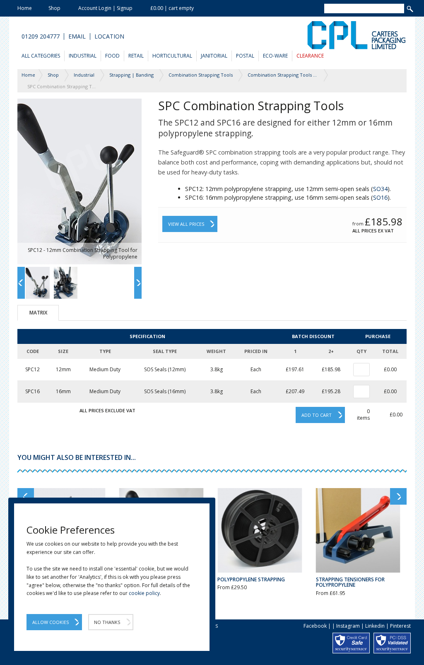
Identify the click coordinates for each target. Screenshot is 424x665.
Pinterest (400, 625)
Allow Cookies (50, 622)
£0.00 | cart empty (172, 8)
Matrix (38, 312)
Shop (54, 8)
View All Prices (186, 224)
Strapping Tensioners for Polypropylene (350, 582)
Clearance (310, 55)
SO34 (380, 189)
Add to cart (316, 415)
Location (109, 36)
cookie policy (144, 593)
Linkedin (375, 625)
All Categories (41, 55)
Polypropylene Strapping (251, 579)
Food (112, 55)
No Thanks (107, 622)
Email (77, 36)
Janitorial (214, 55)
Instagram (348, 625)
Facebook (315, 625)
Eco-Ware (275, 55)
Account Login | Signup (105, 8)
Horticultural (172, 55)
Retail (136, 55)
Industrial (82, 55)
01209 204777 (41, 36)
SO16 (380, 197)
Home (24, 8)
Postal (245, 55)
